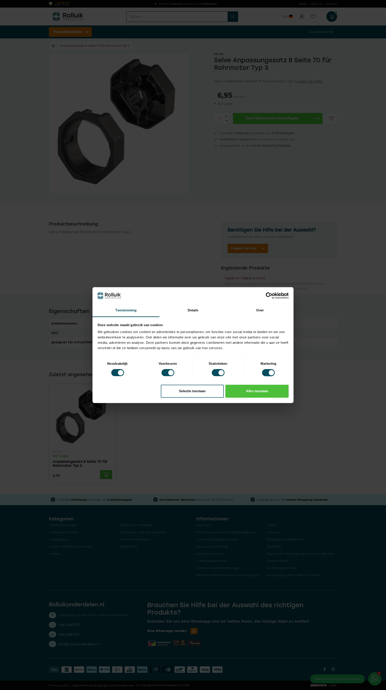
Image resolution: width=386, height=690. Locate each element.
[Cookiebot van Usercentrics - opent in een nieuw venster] (269, 295)
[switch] (168, 372)
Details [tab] (193, 310)
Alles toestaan (257, 391)
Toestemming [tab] (125, 310)
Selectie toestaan (192, 391)
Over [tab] (260, 310)
